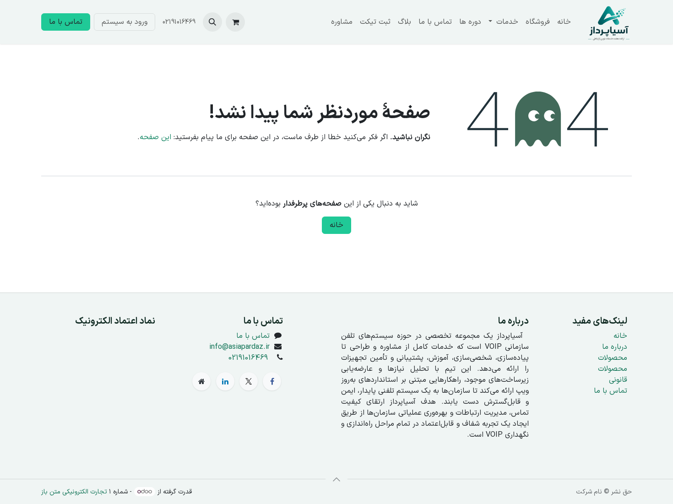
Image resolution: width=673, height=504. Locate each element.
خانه (336, 225)
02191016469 (248, 357)
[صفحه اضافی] (201, 381)
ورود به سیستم (124, 21)
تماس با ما (65, 21)
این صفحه (155, 137)
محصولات (612, 357)
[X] (248, 381)
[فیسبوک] (272, 381)
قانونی (618, 379)
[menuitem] (564, 22)
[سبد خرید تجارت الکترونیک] (235, 22)
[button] (212, 22)
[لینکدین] (225, 381)
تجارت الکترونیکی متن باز (74, 492)
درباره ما (614, 346)
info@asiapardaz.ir (239, 346)
